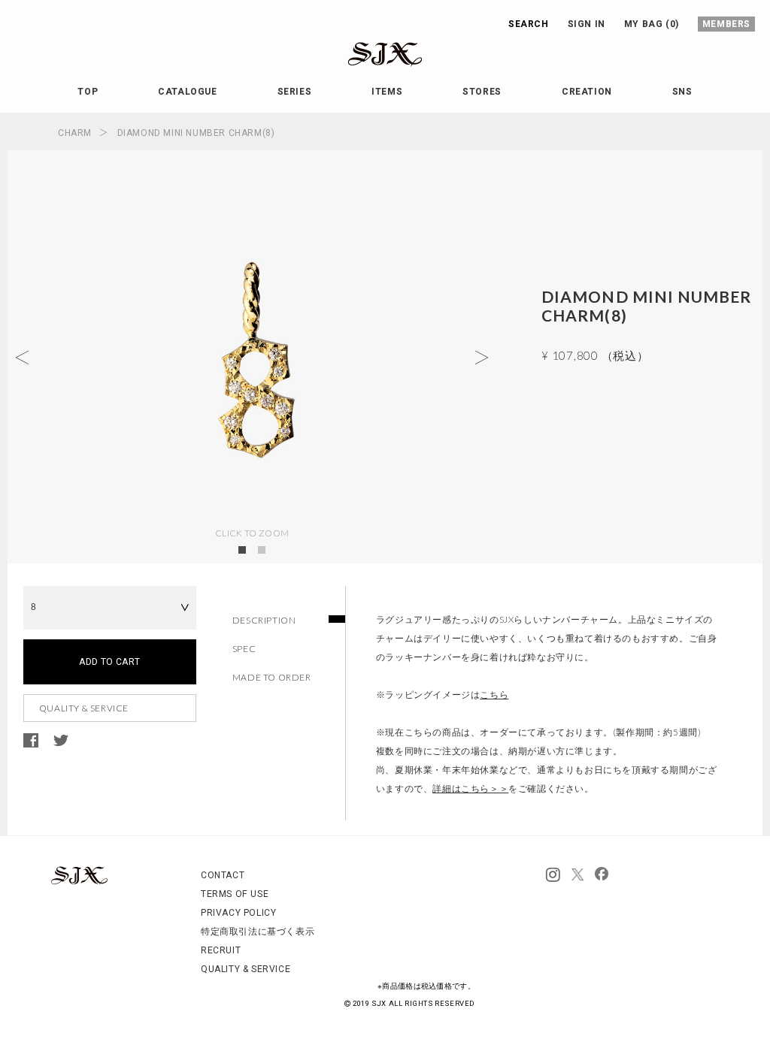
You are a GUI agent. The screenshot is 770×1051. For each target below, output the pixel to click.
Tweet (60, 740)
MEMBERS (726, 24)
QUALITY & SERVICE (84, 708)
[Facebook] (601, 875)
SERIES (294, 91)
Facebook (30, 740)
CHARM (75, 133)
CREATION (587, 91)
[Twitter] (577, 875)
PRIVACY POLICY (238, 913)
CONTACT (222, 875)
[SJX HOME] (79, 882)
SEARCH (528, 24)
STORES (482, 91)
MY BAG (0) (651, 24)
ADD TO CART (109, 662)
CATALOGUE (187, 91)
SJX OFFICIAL (373, 66)
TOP (87, 91)
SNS (682, 91)
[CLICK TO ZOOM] (252, 357)
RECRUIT (221, 950)
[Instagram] (553, 875)
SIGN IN (586, 24)
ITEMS (386, 91)
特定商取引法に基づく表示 (257, 931)
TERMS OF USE (234, 894)
